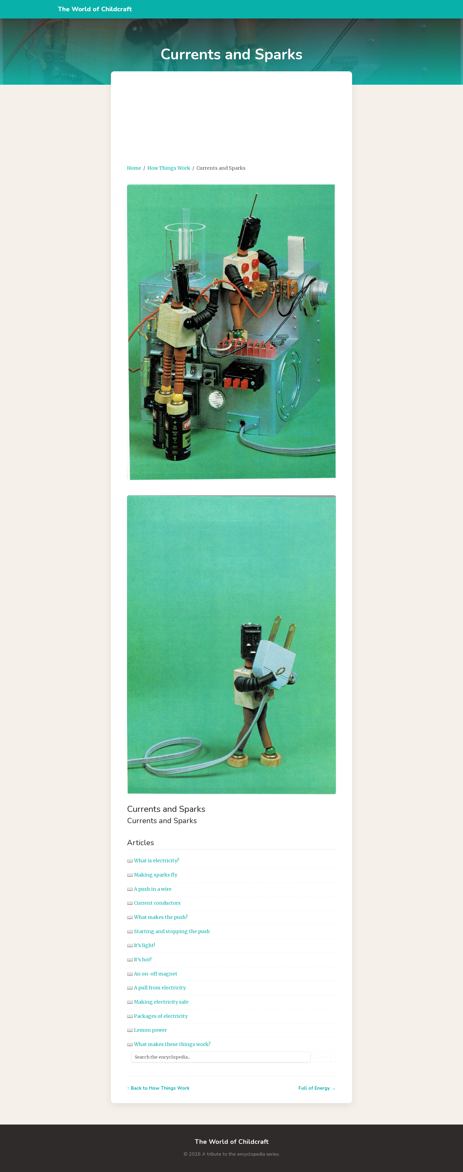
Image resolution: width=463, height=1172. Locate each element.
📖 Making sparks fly (152, 875)
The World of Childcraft (95, 9)
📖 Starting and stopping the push (168, 931)
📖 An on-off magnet (152, 974)
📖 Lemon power (147, 1030)
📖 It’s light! (141, 945)
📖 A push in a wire (149, 889)
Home (134, 168)
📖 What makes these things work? (169, 1044)
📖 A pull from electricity (156, 988)
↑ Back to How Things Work (158, 1088)
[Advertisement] (231, 122)
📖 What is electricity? (153, 861)
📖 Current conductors (154, 903)
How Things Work (168, 168)
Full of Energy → (317, 1088)
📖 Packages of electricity (157, 1016)
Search (324, 1057)
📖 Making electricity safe (158, 1002)
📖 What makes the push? (157, 917)
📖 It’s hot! (139, 960)
